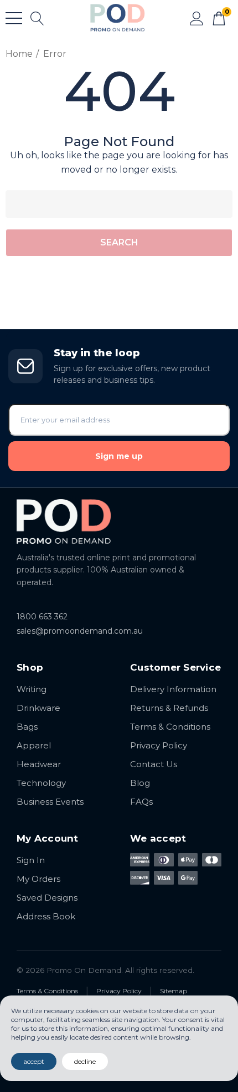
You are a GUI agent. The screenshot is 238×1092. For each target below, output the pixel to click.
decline (85, 1061)
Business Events (50, 801)
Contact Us (153, 764)
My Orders (38, 879)
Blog (140, 783)
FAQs (141, 801)
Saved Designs (47, 897)
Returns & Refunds (169, 708)
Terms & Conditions (170, 726)
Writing (31, 689)
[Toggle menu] (14, 18)
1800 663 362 (42, 617)
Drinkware (38, 708)
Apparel (34, 745)
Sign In (31, 860)
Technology (41, 783)
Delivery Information (173, 689)
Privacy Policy (158, 745)
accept (33, 1061)
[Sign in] (197, 17)
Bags (27, 726)
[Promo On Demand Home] (119, 521)
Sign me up (119, 456)
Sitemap (173, 991)
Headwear (39, 764)
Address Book (46, 916)
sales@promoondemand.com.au (80, 631)
